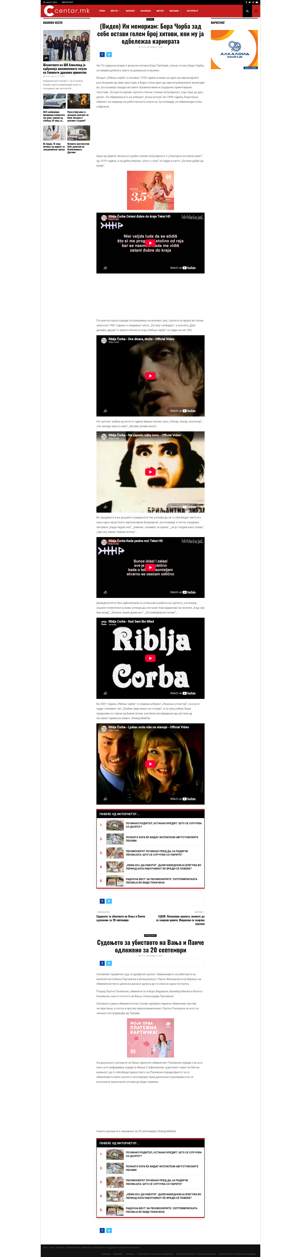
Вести (114, 11)
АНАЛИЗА (145, 11)
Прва (102, 11)
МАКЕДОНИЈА (150, 935)
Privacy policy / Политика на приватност (155, 1254)
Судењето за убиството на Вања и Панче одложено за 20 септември (120, 918)
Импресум (106, 1254)
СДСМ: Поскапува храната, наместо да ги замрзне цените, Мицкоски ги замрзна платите (180, 920)
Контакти (130, 1254)
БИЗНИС (130, 11)
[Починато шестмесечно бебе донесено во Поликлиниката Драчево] (78, 133)
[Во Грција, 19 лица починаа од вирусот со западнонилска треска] (54, 133)
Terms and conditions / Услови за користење (196, 1254)
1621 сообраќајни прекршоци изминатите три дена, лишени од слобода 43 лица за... (54, 116)
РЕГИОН (150, 19)
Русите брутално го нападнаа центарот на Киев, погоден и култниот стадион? (78, 116)
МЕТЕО (160, 11)
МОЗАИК (174, 11)
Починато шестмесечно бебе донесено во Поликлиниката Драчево (78, 148)
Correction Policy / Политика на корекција (237, 1254)
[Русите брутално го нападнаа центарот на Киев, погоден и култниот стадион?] (78, 101)
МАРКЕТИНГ (67, 2)
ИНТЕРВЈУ (192, 11)
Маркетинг (118, 1254)
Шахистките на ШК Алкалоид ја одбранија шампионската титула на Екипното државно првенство (65, 68)
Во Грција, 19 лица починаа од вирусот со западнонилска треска (54, 146)
